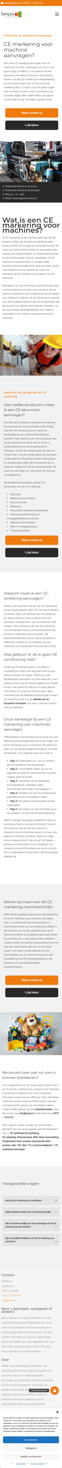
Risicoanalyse (24, 1137)
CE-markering (32, 1133)
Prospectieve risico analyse (16, 1141)
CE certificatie (17, 1133)
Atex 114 (26, 1145)
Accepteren (31, 1439)
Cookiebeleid (21, 1464)
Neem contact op (32, 112)
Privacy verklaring (38, 1464)
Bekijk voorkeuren (31, 1456)
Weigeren (31, 1448)
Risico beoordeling (49, 1137)
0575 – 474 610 (33, 2)
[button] (57, 1412)
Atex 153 (16, 1145)
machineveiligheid (42, 1145)
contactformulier (43, 1109)
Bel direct (33, 125)
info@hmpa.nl (12, 2)
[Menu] (57, 14)
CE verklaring (9, 1137)
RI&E (35, 1137)
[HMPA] (12, 14)
